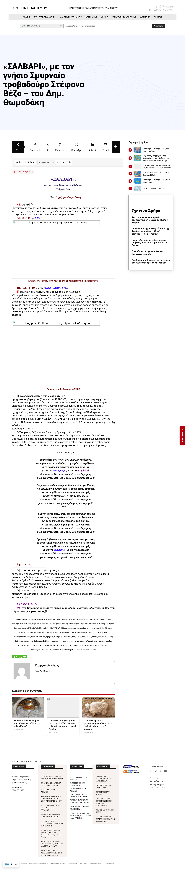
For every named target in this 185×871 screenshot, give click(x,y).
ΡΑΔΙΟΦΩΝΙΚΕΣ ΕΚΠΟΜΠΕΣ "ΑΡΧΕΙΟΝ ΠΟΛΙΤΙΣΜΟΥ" (104, 778)
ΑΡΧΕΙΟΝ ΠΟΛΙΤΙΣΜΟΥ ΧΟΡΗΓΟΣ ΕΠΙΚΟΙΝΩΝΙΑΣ (80, 801)
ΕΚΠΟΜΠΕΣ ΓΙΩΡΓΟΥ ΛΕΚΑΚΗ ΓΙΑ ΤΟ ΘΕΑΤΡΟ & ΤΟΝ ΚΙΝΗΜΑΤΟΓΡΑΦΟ (51, 852)
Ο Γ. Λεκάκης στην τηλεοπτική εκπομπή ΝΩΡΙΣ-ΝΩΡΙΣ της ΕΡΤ (52, 777)
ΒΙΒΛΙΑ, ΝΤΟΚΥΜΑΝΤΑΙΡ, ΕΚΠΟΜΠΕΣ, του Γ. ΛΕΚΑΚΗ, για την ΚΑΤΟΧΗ (81, 815)
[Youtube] (165, 771)
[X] (160, 771)
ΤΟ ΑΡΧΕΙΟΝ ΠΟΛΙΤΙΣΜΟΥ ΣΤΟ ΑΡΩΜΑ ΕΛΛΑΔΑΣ (51, 784)
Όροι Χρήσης (154, 777)
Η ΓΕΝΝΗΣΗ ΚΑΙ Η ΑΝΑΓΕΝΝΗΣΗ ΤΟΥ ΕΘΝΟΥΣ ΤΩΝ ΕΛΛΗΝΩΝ (52, 823)
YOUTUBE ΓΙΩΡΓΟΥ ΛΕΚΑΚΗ (49, 790)
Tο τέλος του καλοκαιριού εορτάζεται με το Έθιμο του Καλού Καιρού (150, 220)
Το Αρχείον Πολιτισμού (157, 788)
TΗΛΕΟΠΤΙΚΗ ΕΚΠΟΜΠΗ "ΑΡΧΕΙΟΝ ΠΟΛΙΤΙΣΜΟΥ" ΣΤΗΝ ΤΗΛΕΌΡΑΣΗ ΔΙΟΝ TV (52, 798)
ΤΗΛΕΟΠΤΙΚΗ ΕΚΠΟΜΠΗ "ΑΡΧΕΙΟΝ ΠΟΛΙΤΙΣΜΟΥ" (51, 815)
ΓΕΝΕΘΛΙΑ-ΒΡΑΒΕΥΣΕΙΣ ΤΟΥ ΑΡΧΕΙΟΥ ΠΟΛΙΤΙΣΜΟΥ (81, 795)
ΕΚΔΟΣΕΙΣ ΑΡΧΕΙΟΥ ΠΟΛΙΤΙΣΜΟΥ (77, 784)
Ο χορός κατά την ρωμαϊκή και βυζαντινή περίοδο (147, 252)
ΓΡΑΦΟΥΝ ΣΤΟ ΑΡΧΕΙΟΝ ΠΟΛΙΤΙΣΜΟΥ (79, 807)
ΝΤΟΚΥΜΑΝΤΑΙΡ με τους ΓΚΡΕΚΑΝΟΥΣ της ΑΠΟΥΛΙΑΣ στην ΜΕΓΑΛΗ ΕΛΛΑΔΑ (52, 843)
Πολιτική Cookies (156, 781)
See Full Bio (41, 671)
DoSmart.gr (44, 863)
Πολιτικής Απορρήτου (157, 784)
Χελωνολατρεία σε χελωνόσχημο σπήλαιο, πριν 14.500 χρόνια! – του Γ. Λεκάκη (151, 243)
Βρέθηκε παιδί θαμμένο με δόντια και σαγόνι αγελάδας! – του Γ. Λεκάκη (151, 261)
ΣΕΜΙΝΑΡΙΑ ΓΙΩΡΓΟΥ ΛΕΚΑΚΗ (78, 789)
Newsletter (182, 436)
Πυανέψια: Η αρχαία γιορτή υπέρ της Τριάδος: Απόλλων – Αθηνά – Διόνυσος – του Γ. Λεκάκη (150, 231)
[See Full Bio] (49, 671)
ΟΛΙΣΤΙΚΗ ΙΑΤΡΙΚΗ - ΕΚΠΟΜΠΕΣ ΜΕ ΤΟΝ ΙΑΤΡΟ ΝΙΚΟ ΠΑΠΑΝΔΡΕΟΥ (104, 801)
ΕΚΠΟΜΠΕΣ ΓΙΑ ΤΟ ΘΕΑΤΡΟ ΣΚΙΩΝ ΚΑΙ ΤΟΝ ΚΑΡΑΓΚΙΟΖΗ (105, 818)
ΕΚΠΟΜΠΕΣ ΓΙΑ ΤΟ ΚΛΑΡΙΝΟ (103, 793)
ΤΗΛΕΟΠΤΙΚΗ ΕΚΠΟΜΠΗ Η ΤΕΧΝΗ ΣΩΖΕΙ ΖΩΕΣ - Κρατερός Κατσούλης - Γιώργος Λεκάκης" (51, 833)
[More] (116, 147)
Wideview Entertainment (68, 863)
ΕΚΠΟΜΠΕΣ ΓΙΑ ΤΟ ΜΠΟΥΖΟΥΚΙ (103, 786)
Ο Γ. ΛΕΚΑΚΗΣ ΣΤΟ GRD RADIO (105, 811)
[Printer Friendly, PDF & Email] (19, 658)
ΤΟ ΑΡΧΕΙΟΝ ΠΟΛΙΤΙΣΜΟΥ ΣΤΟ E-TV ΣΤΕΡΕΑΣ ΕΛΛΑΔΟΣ (51, 807)
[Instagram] (155, 771)
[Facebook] (150, 771)
